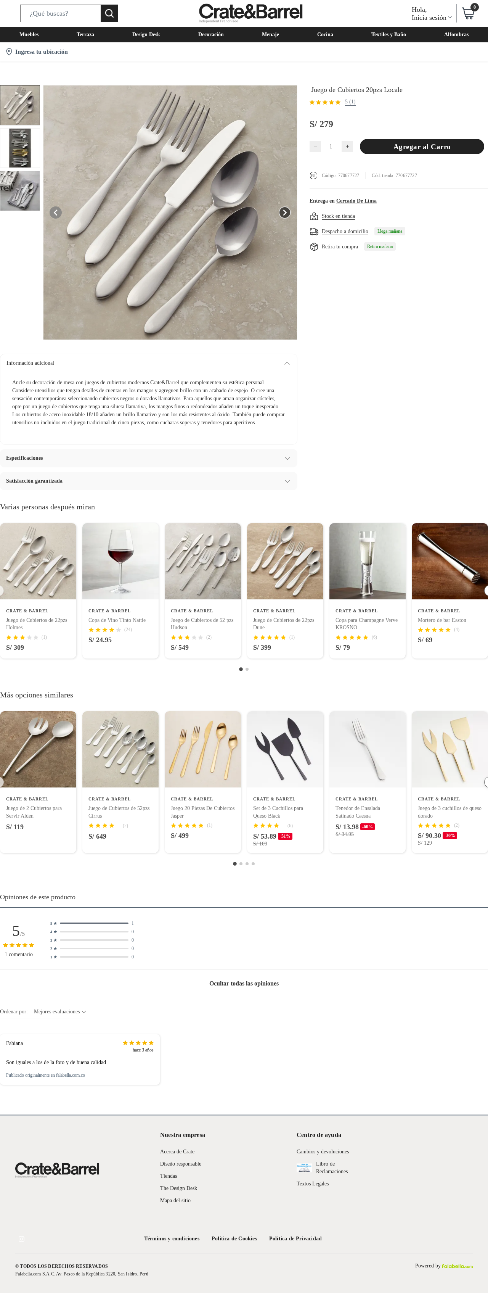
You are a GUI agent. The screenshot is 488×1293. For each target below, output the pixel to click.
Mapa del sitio (175, 1200)
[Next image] (285, 212)
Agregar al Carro (422, 147)
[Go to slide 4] (253, 863)
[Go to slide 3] (247, 863)
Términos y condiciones (171, 1238)
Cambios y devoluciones (323, 1152)
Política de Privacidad (295, 1238)
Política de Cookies (234, 1238)
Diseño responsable (180, 1164)
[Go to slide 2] (247, 669)
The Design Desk (178, 1188)
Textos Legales (313, 1184)
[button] (69, 13)
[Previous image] (56, 212)
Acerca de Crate (177, 1152)
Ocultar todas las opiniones (244, 983)
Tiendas (168, 1176)
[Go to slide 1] (241, 669)
